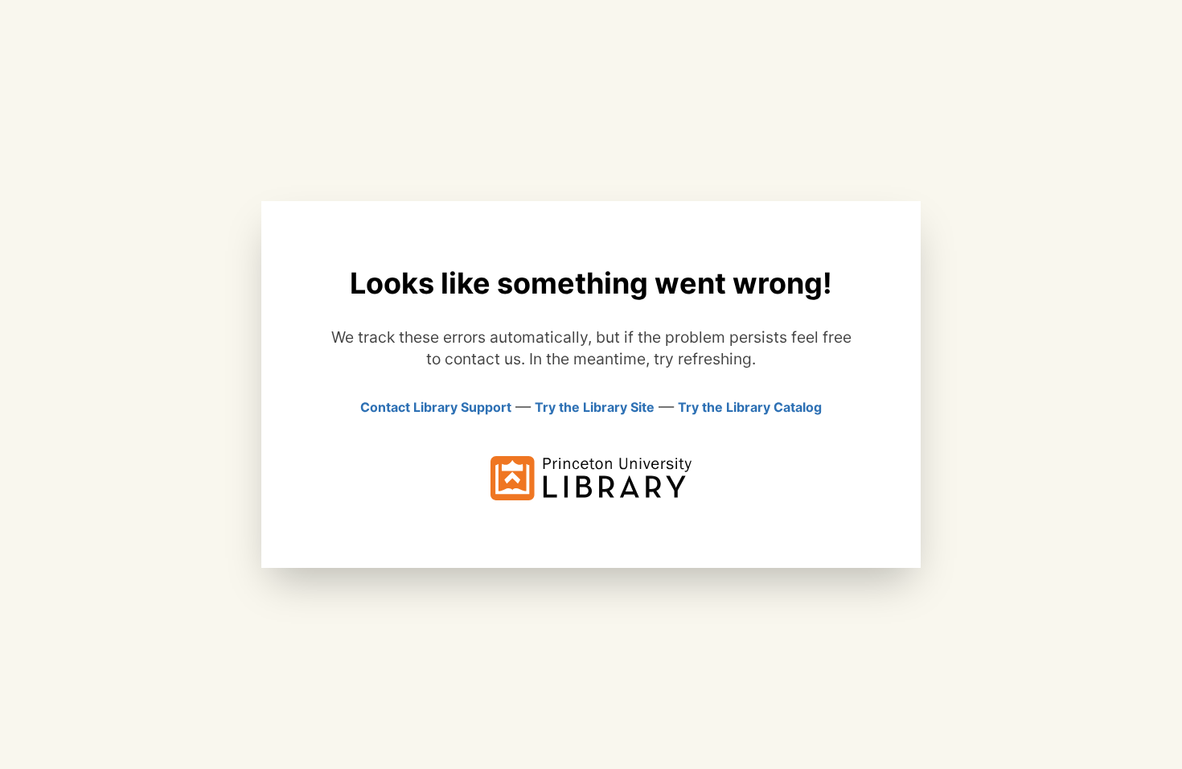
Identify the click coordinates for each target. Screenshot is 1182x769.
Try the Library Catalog (750, 407)
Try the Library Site (595, 407)
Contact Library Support (435, 407)
